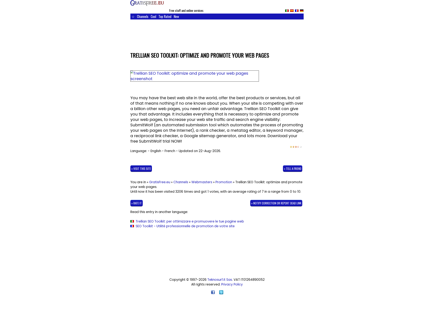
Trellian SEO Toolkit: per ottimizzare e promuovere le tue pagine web (190, 221)
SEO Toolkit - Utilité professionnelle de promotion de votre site (185, 226)
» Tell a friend (292, 168)
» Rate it (136, 203)
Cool (153, 16)
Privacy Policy (232, 284)
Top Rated (165, 16)
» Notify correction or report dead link (276, 203)
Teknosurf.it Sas (219, 279)
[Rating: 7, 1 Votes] (296, 148)
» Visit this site (141, 168)
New (176, 16)
